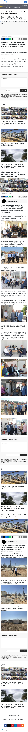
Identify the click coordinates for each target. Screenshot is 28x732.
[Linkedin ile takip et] (15, 725)
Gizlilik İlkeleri (10, 721)
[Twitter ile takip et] (9, 725)
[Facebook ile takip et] (5, 725)
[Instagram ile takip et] (19, 725)
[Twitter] (4, 39)
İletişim (21, 719)
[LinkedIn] (8, 39)
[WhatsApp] (10, 39)
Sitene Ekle (17, 721)
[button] (21, 39)
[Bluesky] (6, 39)
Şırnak (10, 11)
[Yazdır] (19, 39)
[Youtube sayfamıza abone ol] (12, 725)
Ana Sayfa (5, 11)
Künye (10, 719)
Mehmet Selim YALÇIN (12, 201)
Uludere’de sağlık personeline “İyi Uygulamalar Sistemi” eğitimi (16, 6)
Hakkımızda (16, 719)
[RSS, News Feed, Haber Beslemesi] (22, 725)
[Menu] (25, 2)
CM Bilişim (5, 730)
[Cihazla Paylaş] (12, 39)
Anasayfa (5, 719)
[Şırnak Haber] (5, 2)
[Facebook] (2, 39)
